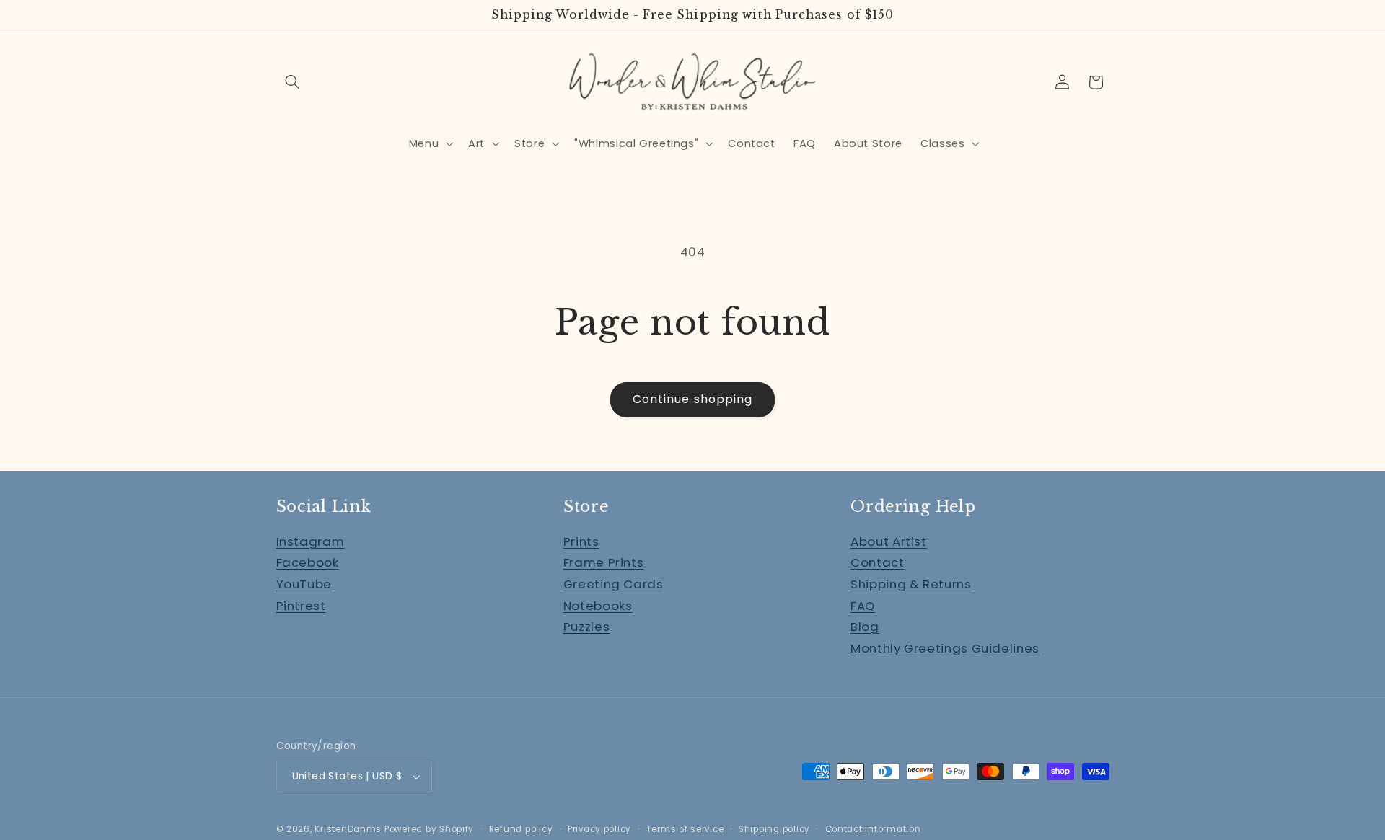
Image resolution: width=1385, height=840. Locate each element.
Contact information (873, 829)
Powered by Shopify (429, 829)
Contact (877, 562)
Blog (864, 626)
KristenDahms (348, 829)
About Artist (888, 541)
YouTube (304, 584)
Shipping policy (774, 829)
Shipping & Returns (910, 584)
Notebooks (598, 605)
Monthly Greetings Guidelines (944, 648)
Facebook (307, 562)
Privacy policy (599, 829)
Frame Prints (603, 562)
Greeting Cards (613, 584)
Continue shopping (692, 399)
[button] (292, 82)
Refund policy (521, 829)
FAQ (862, 605)
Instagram (310, 541)
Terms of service (685, 829)
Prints (581, 541)
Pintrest (301, 605)
